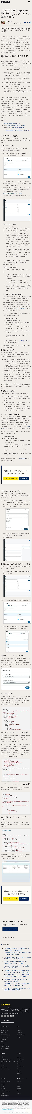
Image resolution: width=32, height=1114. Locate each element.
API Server (3, 1039)
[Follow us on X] (27, 22)
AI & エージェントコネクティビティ (8, 1062)
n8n (17, 1091)
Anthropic (19, 1081)
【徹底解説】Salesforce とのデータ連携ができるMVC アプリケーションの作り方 (17, 984)
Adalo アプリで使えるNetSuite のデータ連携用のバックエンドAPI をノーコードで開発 (17, 975)
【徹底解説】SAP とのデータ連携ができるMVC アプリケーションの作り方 (17, 953)
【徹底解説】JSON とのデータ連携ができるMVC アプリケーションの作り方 (16, 949)
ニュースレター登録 (5, 1091)
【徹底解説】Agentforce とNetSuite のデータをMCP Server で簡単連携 (17, 980)
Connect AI (19, 1032)
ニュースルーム (20, 1061)
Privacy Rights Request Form (7, 1109)
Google (18, 1086)
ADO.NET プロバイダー (6, 1035)
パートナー (3, 1065)
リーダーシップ (20, 1066)
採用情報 (19, 1071)
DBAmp (18, 1037)
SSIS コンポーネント (21, 1035)
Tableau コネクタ (5, 1048)
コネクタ (3, 1057)
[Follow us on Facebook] (25, 22)
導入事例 (3, 1084)
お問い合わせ (23, 478)
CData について (20, 1057)
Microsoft (19, 1088)
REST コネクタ (4, 1041)
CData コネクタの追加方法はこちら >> (12, 193)
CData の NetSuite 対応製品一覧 (12, 123)
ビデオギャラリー (5, 1095)
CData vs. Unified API (5, 1070)
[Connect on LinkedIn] (30, 22)
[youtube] (8, 1016)
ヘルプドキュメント (20, 308)
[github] (11, 1016)
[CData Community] (13, 1016)
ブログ (2, 1086)
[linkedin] (2, 1016)
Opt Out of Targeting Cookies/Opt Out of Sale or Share (16, 1112)
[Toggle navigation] (28, 2)
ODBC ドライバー (5, 1030)
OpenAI (18, 1093)
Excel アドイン (4, 1044)
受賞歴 (18, 1064)
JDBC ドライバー (4, 1032)
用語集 (2, 1093)
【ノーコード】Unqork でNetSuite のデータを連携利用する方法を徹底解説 (17, 989)
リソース (3, 1088)
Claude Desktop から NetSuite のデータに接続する (18, 130)
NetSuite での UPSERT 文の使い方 (15, 128)
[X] (5, 1016)
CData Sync (19, 1030)
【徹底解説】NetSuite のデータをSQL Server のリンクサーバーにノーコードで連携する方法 (17, 971)
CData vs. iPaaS (4, 1067)
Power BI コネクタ (5, 1046)
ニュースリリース (20, 1059)
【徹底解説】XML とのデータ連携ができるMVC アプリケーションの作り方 (17, 958)
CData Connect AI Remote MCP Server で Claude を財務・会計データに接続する (15, 962)
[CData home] (7, 2)
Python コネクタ (4, 1037)
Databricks (19, 1084)
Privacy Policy (14, 1107)
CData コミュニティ (5, 1081)
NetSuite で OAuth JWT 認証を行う (16, 125)
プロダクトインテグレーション (7, 1059)
